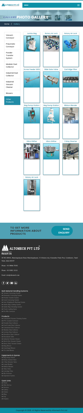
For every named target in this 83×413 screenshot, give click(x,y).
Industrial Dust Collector (12, 74)
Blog (4, 394)
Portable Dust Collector (10, 323)
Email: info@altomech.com (10, 275)
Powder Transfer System (9, 55)
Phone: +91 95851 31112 (10, 270)
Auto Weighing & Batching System (14, 302)
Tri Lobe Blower (8, 350)
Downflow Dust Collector (11, 334)
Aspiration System (9, 375)
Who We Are (7, 385)
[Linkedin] (16, 283)
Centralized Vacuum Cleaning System (14, 318)
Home (6, 24)
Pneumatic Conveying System (12, 295)
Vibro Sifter (7, 369)
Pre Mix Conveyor (9, 311)
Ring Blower (7, 346)
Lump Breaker (7, 364)
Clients (5, 392)
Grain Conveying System (11, 300)
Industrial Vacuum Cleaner (10, 84)
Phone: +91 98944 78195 (10, 265)
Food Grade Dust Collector (11, 325)
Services (6, 387)
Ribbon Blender (8, 366)
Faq (4, 396)
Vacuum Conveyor (10, 36)
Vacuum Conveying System (11, 293)
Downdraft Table (8, 337)
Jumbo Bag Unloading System (12, 307)
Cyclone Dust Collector (10, 332)
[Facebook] (3, 283)
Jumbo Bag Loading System (12, 304)
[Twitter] (7, 283)
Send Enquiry (63, 230)
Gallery (5, 389)
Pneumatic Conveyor (10, 45)
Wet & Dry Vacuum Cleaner (12, 341)
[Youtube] (11, 283)
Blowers (9, 93)
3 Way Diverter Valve (10, 362)
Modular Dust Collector (11, 65)
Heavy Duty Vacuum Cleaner (12, 343)
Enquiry (6, 399)
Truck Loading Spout (10, 309)
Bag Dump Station (9, 357)
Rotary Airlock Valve (9, 360)
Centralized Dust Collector (11, 327)
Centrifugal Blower (9, 348)
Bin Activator (7, 373)
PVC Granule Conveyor (10, 321)
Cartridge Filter (8, 371)
